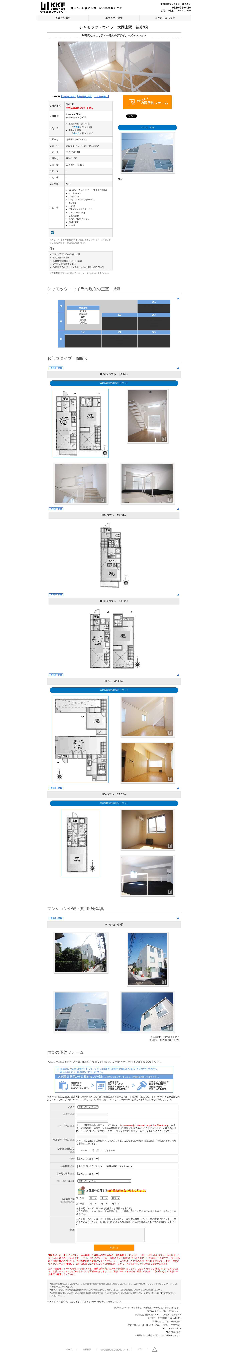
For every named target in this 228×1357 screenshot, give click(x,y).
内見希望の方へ (168, 1293)
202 (119, 315)
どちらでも (109, 1150)
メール (83, 1150)
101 (83, 332)
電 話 (95, 1150)
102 (119, 332)
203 (154, 315)
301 (154, 302)
